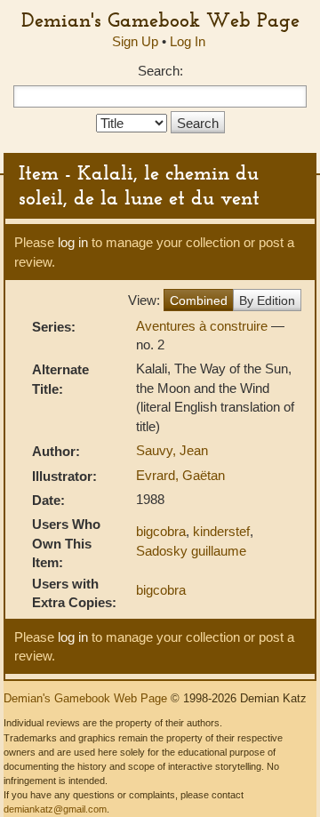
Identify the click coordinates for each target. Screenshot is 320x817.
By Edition (267, 300)
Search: (160, 70)
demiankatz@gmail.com (55, 809)
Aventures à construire (203, 325)
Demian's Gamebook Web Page (160, 19)
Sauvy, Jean (172, 450)
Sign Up (135, 41)
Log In (187, 41)
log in (73, 242)
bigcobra (161, 531)
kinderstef (221, 531)
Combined (199, 300)
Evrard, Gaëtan (180, 475)
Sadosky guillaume (191, 550)
